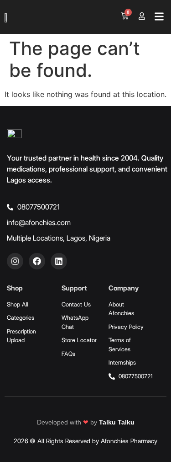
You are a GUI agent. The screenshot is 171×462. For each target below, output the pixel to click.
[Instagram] (15, 261)
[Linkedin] (59, 261)
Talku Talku (117, 422)
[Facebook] (37, 261)
